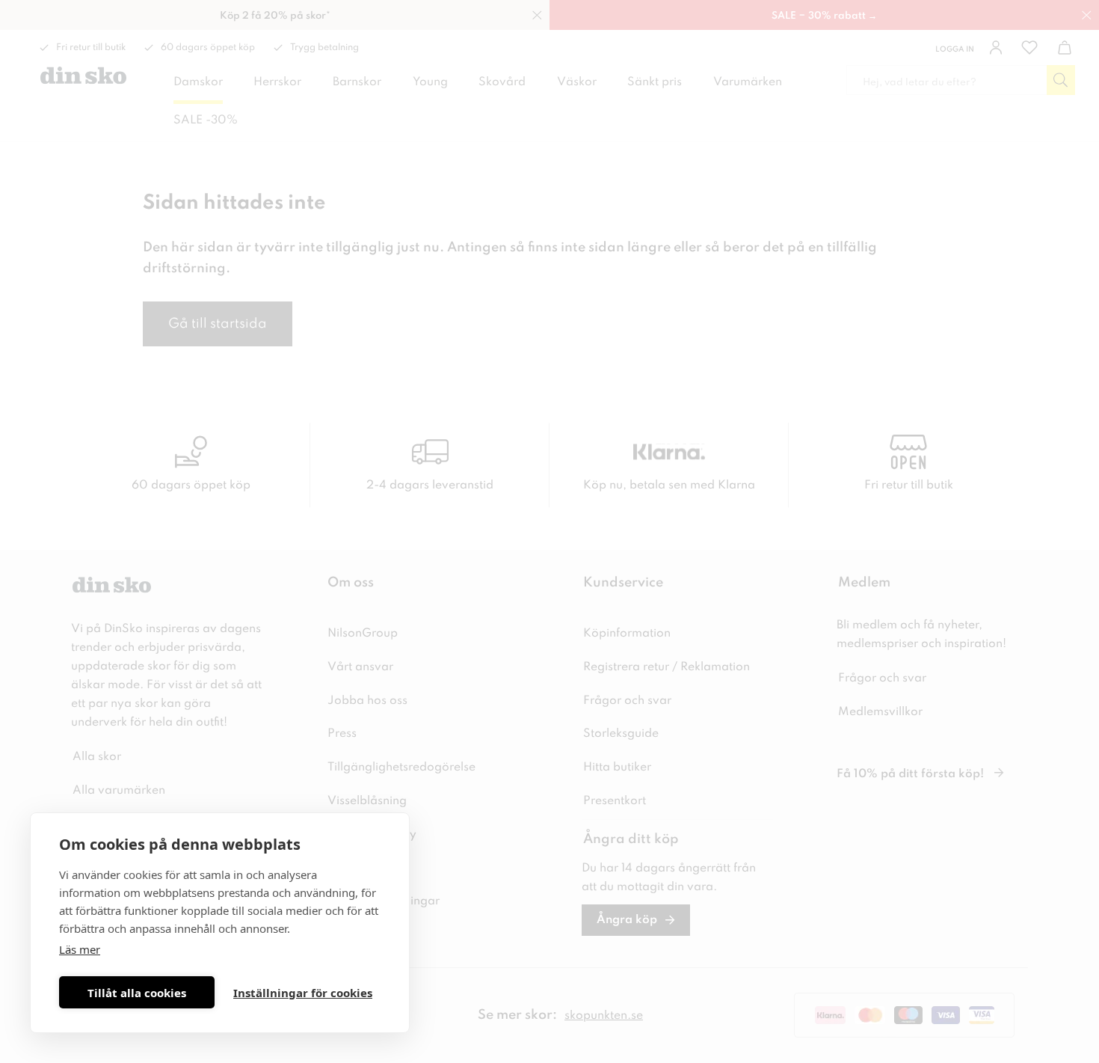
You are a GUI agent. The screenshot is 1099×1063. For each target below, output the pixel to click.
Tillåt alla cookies (136, 992)
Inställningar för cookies (302, 992)
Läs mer (79, 949)
